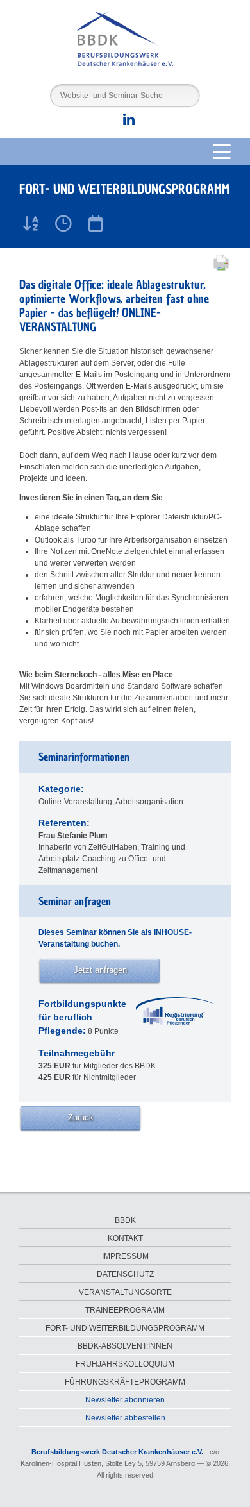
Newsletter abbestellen (125, 1417)
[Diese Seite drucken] (218, 269)
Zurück (81, 1117)
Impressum (125, 1256)
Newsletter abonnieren (125, 1399)
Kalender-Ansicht (95, 222)
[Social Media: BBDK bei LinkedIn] (125, 122)
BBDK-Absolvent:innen (125, 1346)
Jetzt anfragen (100, 970)
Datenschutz (125, 1274)
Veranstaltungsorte (125, 1292)
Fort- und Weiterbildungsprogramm (125, 1328)
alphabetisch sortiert (31, 222)
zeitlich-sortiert (63, 222)
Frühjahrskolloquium (125, 1364)
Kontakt (125, 1238)
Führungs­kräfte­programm (125, 1381)
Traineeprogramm (125, 1310)
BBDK (125, 1220)
